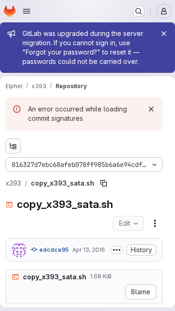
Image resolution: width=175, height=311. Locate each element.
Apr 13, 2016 (88, 249)
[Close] (163, 33)
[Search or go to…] (138, 11)
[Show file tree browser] (13, 145)
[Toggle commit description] (117, 250)
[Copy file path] (103, 183)
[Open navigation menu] (26, 11)
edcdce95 (53, 249)
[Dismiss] (151, 109)
